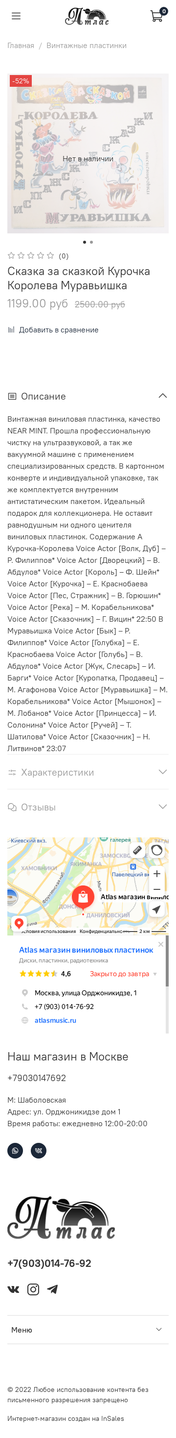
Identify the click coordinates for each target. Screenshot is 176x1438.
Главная (20, 45)
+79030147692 (36, 1078)
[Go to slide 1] (84, 242)
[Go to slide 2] (91, 242)
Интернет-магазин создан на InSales (65, 1418)
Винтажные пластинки (86, 45)
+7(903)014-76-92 (49, 1263)
